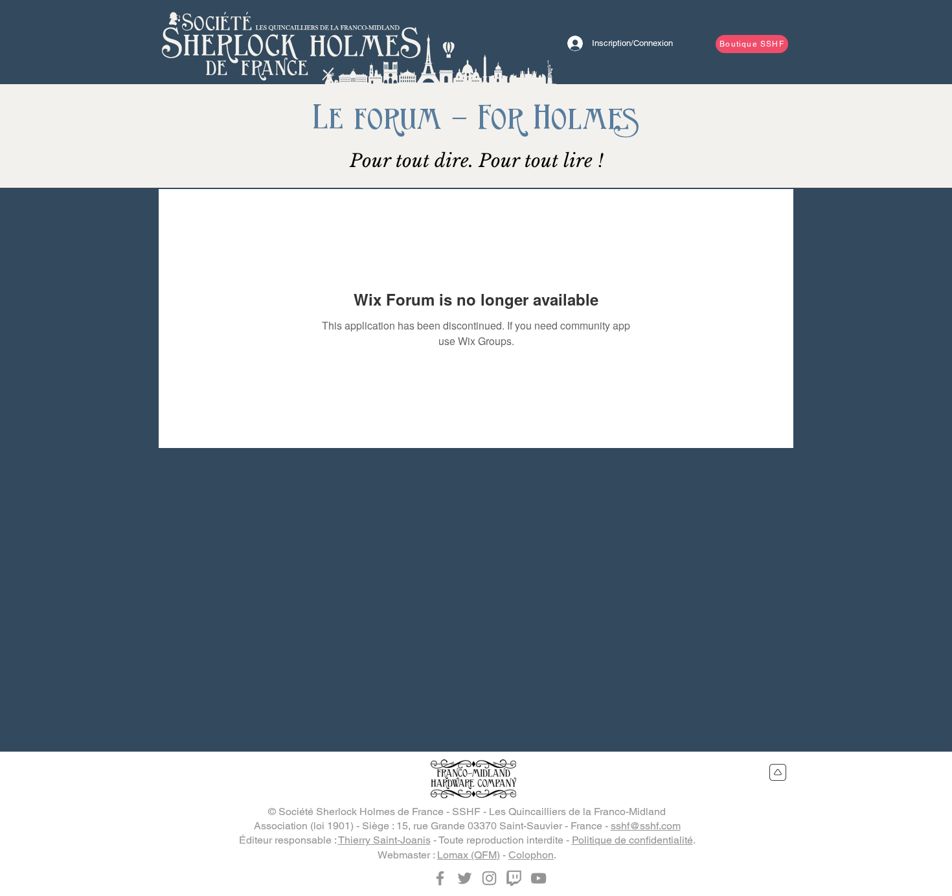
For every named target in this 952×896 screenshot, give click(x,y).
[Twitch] (513, 878)
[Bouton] (291, 42)
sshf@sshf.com (646, 826)
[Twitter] (464, 878)
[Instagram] (489, 878)
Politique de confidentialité (632, 840)
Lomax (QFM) (468, 855)
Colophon (531, 855)
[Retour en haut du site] (778, 772)
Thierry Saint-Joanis (384, 840)
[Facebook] (440, 878)
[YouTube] (538, 878)
